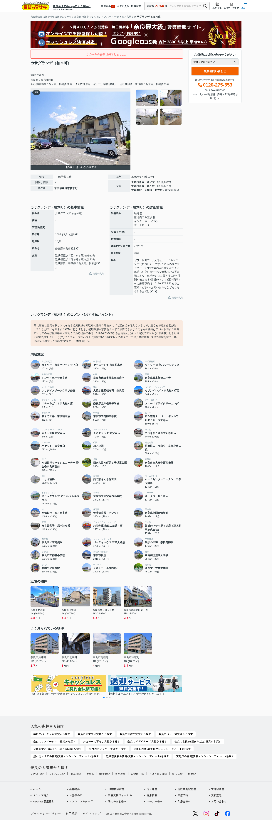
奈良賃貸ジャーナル (120, 795)
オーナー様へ (155, 801)
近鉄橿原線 (137, 182)
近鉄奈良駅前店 (187, 789)
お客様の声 (75, 795)
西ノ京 (151, 182)
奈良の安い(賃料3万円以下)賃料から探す (57, 749)
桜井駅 (192, 774)
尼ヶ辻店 (152, 789)
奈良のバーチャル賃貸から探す (51, 734)
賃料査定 (216, 795)
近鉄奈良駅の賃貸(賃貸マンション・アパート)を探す (137, 756)
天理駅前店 (217, 789)
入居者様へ (184, 801)
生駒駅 (90, 774)
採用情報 (152, 795)
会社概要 (74, 789)
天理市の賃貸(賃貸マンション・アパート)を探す (205, 756)
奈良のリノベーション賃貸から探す (54, 741)
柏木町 (50, 79)
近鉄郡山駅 (137, 774)
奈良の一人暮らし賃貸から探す (101, 741)
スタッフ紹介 (41, 795)
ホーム (37, 789)
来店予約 (183, 795)
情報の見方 (98, 273)
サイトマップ (92, 813)
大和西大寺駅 (57, 774)
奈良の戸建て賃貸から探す (135, 734)
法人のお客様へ (117, 801)
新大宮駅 (177, 774)
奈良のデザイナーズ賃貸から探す (147, 741)
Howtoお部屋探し (43, 801)
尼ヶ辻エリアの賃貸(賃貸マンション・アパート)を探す (66, 756)
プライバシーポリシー (46, 813)
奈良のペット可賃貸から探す (176, 734)
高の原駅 (120, 774)
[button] (104, 697)
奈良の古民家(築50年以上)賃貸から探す (197, 741)
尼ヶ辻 (151, 186)
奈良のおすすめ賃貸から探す (95, 734)
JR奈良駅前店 (116, 789)
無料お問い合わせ (215, 71)
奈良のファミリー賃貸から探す (107, 749)
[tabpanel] (159, 107)
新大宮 (158, 189)
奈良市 (42, 79)
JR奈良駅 (75, 774)
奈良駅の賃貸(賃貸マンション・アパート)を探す (162, 749)
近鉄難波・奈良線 (141, 189)
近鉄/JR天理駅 (158, 774)
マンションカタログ (81, 801)
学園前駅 (104, 774)
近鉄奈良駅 (37, 774)
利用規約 (72, 813)
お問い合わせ (219, 801)
